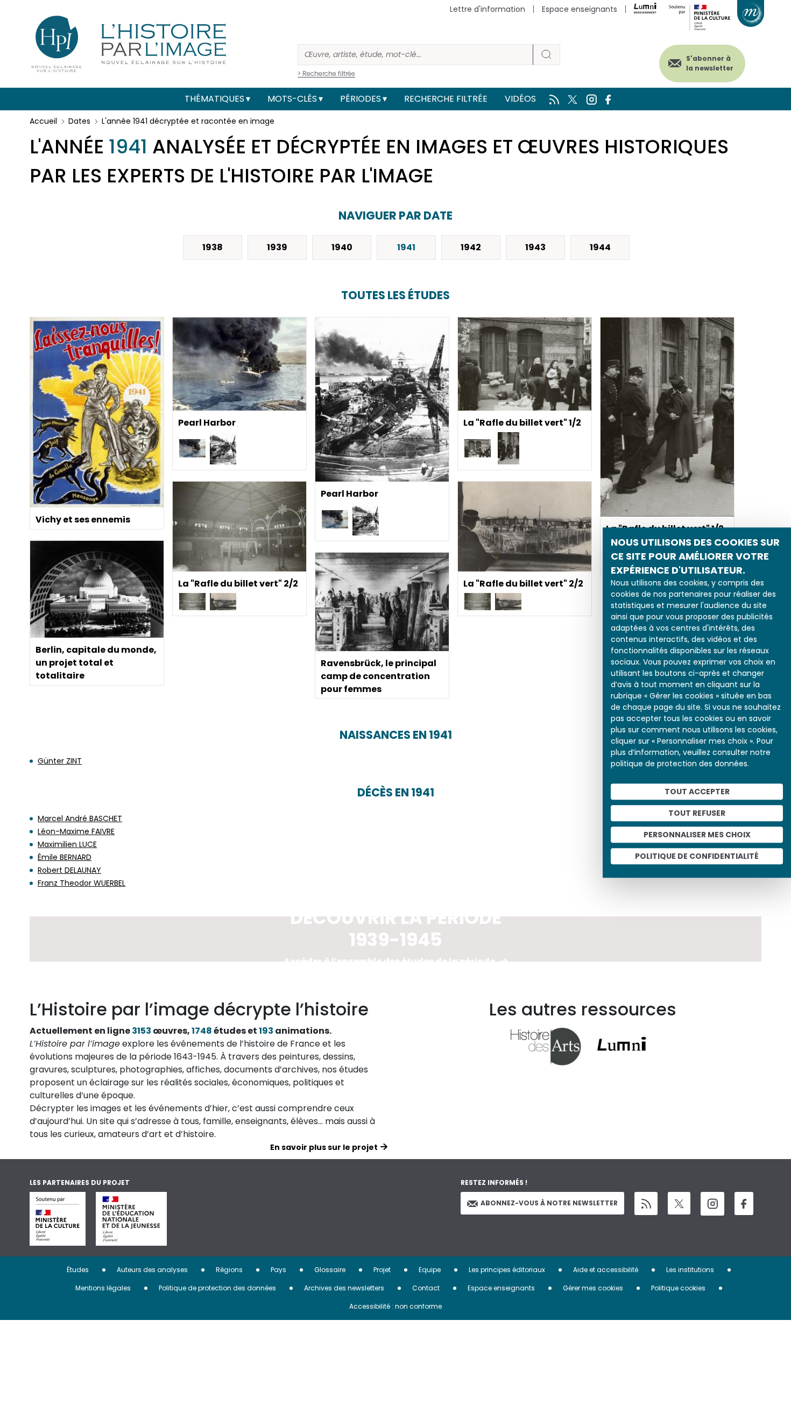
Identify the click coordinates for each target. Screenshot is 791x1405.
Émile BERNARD (64, 857)
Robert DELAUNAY (69, 870)
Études (78, 1269)
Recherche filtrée (446, 99)
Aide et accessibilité (605, 1269)
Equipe (430, 1269)
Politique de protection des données (217, 1288)
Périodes (360, 99)
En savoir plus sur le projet (324, 1147)
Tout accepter (697, 791)
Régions (229, 1269)
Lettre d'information (487, 9)
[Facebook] (743, 1203)
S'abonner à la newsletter (709, 63)
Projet (382, 1269)
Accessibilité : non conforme (395, 1306)
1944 (600, 247)
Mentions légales (103, 1288)
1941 (406, 247)
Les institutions (690, 1269)
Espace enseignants (579, 9)
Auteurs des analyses (152, 1269)
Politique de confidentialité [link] (697, 856)
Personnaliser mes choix (697, 834)
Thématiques (214, 99)
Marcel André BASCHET (80, 818)
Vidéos (520, 99)
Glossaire (329, 1269)
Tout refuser (696, 813)
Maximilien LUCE (67, 844)
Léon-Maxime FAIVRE (76, 831)
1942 (471, 247)
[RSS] (646, 1203)
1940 (341, 247)
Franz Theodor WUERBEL (81, 883)
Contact (426, 1288)
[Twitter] (679, 1203)
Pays (278, 1269)
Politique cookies (678, 1288)
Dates (79, 121)
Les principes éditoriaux (507, 1269)
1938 (212, 247)
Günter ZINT (60, 761)
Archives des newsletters (344, 1288)
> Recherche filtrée (326, 73)
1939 (277, 247)
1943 (535, 247)
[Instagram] (712, 1204)
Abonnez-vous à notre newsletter (549, 1203)
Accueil (43, 121)
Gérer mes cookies (593, 1288)
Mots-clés (292, 99)
